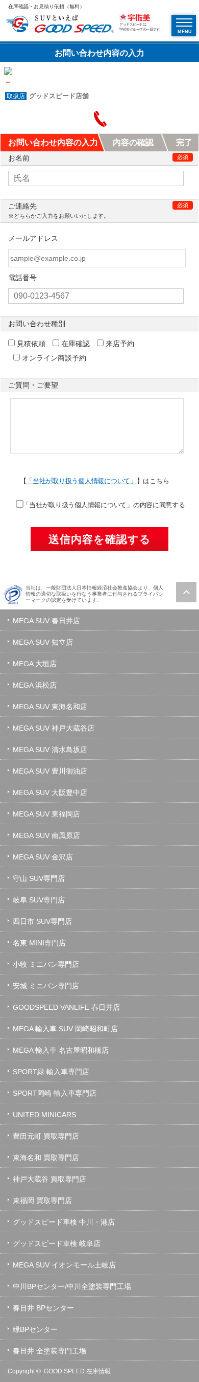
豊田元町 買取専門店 (46, 1136)
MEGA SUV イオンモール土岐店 (64, 1265)
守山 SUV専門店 (39, 878)
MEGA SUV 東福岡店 (46, 814)
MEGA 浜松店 (35, 685)
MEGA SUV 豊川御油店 (50, 771)
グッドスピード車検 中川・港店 (64, 1222)
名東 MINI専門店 (39, 943)
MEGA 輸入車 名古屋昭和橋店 (61, 1050)
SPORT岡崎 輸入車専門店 (54, 1093)
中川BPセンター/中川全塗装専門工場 (72, 1286)
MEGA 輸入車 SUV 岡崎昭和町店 (65, 1029)
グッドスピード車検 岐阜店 (57, 1243)
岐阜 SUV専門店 (39, 900)
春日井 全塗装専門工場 (49, 1351)
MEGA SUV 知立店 (43, 642)
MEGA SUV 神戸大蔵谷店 (53, 728)
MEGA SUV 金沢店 (43, 857)
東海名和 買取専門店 (46, 1157)
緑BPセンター (35, 1329)
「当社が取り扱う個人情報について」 (81, 481)
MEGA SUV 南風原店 (46, 835)
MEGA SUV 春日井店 (46, 621)
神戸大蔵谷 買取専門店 (49, 1179)
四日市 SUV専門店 (42, 921)
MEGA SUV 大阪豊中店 (50, 792)
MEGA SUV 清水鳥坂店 (50, 749)
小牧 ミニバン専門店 (46, 964)
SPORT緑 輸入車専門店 (51, 1072)
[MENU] (184, 22)
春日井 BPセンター (43, 1308)
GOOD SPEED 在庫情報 (77, 1371)
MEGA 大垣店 (35, 664)
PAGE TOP (186, 592)
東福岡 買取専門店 (42, 1200)
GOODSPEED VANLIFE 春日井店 (66, 1007)
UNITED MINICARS (44, 1115)
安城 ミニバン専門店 (46, 986)
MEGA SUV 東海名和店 (50, 707)
